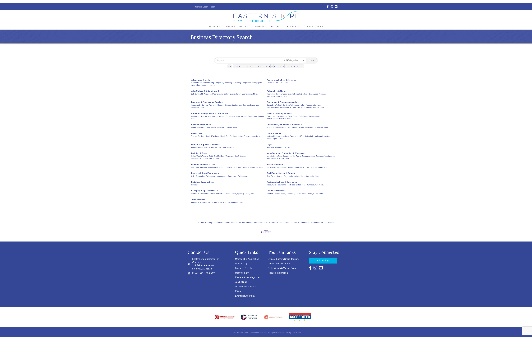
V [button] (291, 66)
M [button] (266, 66)
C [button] (239, 66)
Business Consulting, (251, 105)
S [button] (283, 66)
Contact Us (295, 223)
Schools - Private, (298, 127)
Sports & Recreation (276, 191)
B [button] (236, 66)
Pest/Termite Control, (305, 136)
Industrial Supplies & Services (205, 144)
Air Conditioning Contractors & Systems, (282, 136)
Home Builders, (241, 116)
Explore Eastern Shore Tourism (283, 259)
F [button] (247, 66)
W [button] (294, 66)
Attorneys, (270, 147)
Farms (286, 83)
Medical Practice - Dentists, (248, 136)
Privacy (238, 291)
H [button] (253, 66)
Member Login (201, 7)
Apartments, (288, 176)
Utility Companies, (198, 176)
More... (212, 85)
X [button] (297, 66)
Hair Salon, (195, 167)
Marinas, (322, 94)
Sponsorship (218, 223)
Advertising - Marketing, (200, 85)
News (320, 26)
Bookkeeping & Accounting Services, (228, 105)
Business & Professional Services (207, 102)
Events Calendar (230, 223)
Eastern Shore (293, 26)
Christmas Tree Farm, (275, 83)
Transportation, (233, 202)
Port (241, 202)
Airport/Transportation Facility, (202, 202)
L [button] (263, 66)
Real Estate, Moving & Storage (281, 173)
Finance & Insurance (201, 124)
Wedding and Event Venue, (287, 116)
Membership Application (247, 259)
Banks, (193, 127)
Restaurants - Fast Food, (286, 185)
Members (230, 26)
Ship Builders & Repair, (275, 159)
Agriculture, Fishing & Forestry (281, 80)
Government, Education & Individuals (284, 124)
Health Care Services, (228, 136)
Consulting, (195, 108)
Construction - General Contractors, (221, 116)
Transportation (198, 199)
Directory (244, 26)
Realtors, (280, 176)
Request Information (278, 273)
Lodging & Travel (199, 153)
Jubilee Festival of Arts (279, 264)
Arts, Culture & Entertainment (205, 91)
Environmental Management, (216, 176)
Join (213, 7)
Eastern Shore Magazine (247, 277)
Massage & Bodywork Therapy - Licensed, (216, 167)
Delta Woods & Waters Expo (282, 268)
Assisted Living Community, (304, 176)
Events (309, 26)
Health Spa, (254, 167)
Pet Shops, (319, 167)
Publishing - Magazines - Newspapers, (247, 83)
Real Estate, (271, 176)
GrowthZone (296, 332)
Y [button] (299, 66)
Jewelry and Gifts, (216, 194)
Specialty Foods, (243, 194)
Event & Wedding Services (279, 113)
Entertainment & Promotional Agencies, (206, 94)
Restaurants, (271, 185)
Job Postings (284, 223)
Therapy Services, (198, 136)
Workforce (260, 26)
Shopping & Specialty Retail (204, 191)
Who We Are (215, 26)
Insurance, (201, 127)
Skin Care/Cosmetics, (241, 167)
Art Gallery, (225, 94)
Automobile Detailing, (275, 96)
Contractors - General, (256, 116)
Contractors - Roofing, (199, 116)
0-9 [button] (229, 66)
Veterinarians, (282, 167)
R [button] (280, 66)
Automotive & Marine (277, 91)
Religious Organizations (202, 182)
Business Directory (205, 223)
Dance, (233, 94)
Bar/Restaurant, (312, 185)
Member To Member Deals (257, 223)
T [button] (285, 66)
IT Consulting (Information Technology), (305, 108)
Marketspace (273, 223)
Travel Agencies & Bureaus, (236, 156)
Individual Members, (283, 127)
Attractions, (291, 194)
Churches (195, 185)
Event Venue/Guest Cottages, (310, 116)
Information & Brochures (309, 223)
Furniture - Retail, (230, 194)
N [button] (269, 66)
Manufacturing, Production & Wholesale (286, 153)
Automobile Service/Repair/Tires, (279, 94)
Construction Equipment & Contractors (209, 113)
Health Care (196, 133)
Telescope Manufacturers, (325, 156)
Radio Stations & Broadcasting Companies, (207, 83)
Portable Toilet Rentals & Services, (204, 147)
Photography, (272, 116)
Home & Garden (274, 133)
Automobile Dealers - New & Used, (305, 94)
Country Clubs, (312, 194)
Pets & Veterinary (275, 164)
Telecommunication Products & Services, (305, 105)
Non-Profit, (271, 127)
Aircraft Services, (220, 202)
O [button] (272, 66)
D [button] (242, 66)
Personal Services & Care (203, 164)
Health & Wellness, (212, 136)
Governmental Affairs (245, 287)
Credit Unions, (211, 127)
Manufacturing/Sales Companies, (279, 156)
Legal (269, 144)
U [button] (288, 66)
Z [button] (302, 66)
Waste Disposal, (273, 139)
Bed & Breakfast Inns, (217, 156)
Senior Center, (301, 194)
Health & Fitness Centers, (276, 194)
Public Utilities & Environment (205, 173)
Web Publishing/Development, (278, 108)
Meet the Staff (242, 273)
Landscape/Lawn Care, (322, 136)
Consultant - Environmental (238, 176)
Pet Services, (272, 167)
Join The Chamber (327, 223)
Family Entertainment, (244, 94)
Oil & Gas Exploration (226, 147)
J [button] (258, 66)
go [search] (312, 60)
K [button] (260, 66)
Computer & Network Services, (278, 105)
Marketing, (228, 83)
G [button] (250, 66)
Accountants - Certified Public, (202, 105)
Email (195, 273)
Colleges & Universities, (314, 127)
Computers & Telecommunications (283, 102)
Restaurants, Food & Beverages (282, 182)
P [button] (274, 66)
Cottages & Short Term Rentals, (203, 159)
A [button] (234, 66)
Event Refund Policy (245, 296)
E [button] (245, 66)
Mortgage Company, (224, 127)
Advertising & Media (200, 80)
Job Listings (241, 282)
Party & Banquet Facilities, (276, 119)
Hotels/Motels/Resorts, (199, 156)
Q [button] (277, 66)
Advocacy (276, 26)
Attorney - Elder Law (282, 147)
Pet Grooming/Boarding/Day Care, (301, 167)
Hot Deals (242, 223)
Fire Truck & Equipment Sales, (303, 156)
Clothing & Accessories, (200, 194)
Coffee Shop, (301, 185)
